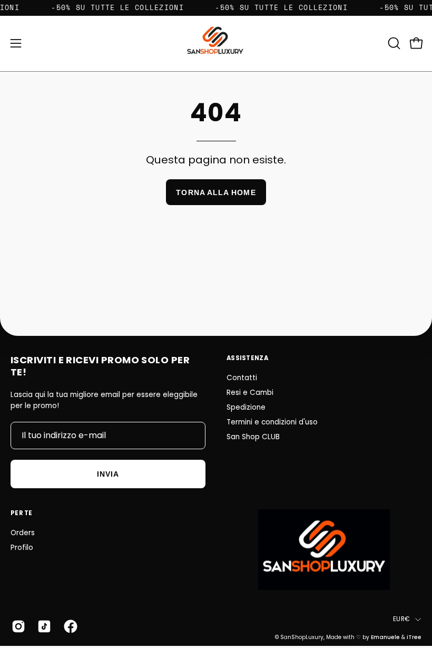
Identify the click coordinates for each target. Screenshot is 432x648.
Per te (22, 513)
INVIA (108, 474)
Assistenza (247, 358)
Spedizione (246, 407)
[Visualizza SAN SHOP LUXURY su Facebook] (69, 626)
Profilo (22, 548)
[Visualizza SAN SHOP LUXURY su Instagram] (17, 626)
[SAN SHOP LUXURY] (216, 43)
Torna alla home (216, 192)
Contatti (242, 378)
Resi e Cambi (250, 393)
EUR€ (401, 619)
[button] (393, 43)
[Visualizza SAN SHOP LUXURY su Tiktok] (42, 626)
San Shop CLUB (253, 437)
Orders (23, 533)
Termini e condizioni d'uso (272, 422)
